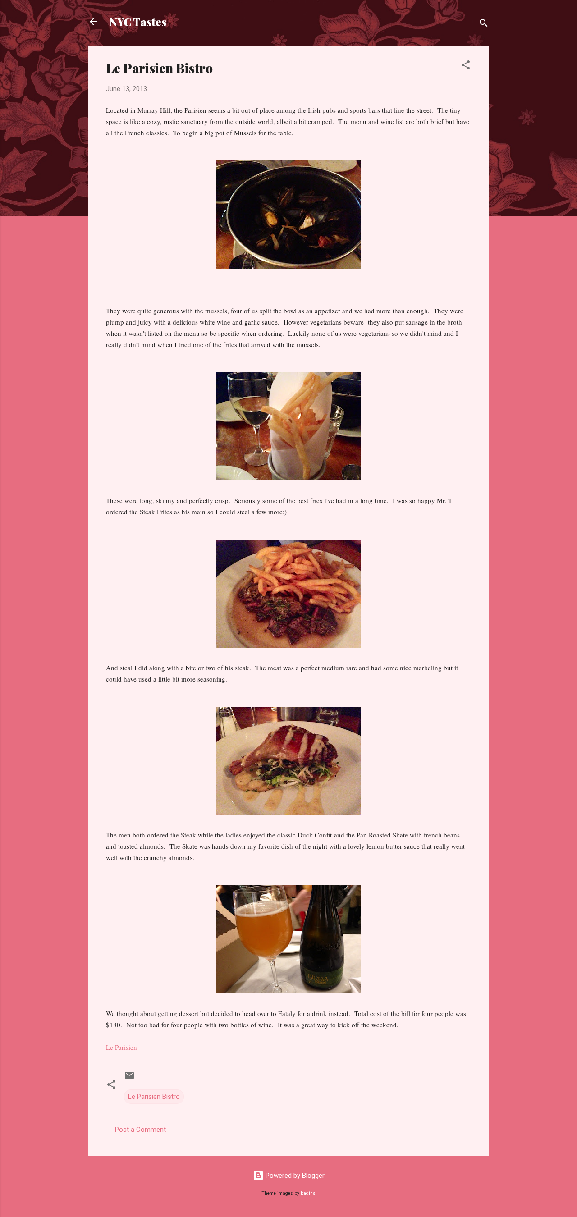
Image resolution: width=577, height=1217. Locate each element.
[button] (465, 66)
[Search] (483, 24)
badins (308, 1193)
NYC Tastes (138, 21)
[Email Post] (129, 1079)
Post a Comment (140, 1129)
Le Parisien (121, 1047)
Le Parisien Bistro (154, 1097)
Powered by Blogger (294, 1175)
